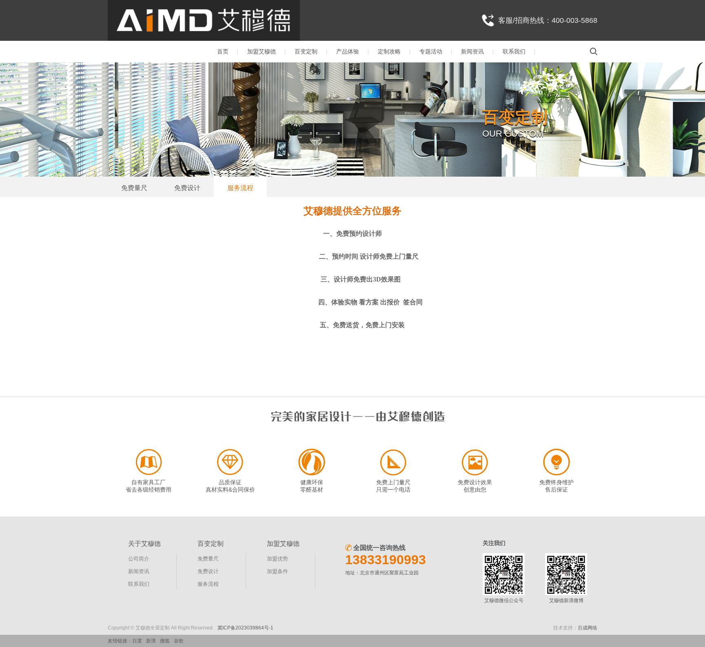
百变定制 (306, 51)
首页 (222, 51)
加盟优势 (277, 559)
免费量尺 (134, 187)
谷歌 (179, 641)
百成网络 (587, 628)
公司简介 (138, 559)
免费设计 (187, 187)
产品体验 (347, 51)
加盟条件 (277, 571)
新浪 (151, 641)
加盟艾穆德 (261, 51)
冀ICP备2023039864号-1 (245, 628)
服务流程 (240, 187)
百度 (137, 641)
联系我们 (514, 51)
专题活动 (430, 51)
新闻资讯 (472, 51)
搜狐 (165, 641)
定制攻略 (389, 51)
